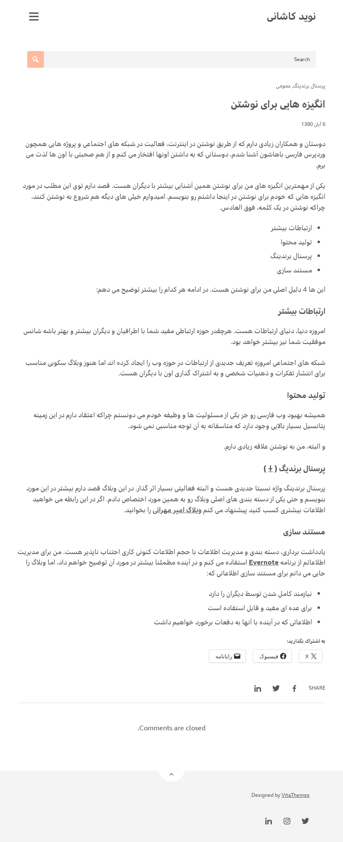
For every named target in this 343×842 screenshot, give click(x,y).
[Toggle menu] (34, 16)
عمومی (283, 86)
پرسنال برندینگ (309, 86)
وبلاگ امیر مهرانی (177, 510)
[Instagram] (287, 821)
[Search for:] (171, 59)
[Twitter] (305, 821)
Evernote (264, 562)
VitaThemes (296, 795)
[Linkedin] (268, 821)
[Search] (35, 59)
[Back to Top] (172, 768)
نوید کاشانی (291, 16)
